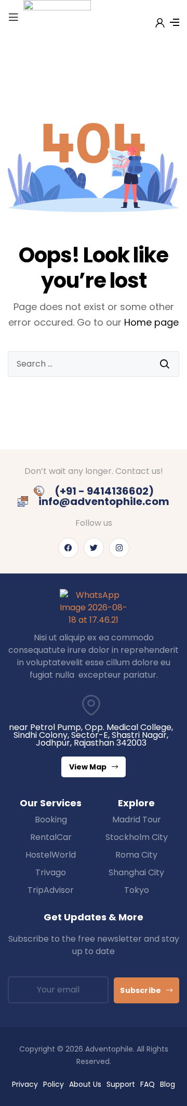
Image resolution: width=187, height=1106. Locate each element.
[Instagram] (119, 548)
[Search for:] (93, 364)
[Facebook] (68, 548)
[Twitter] (94, 548)
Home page (151, 322)
